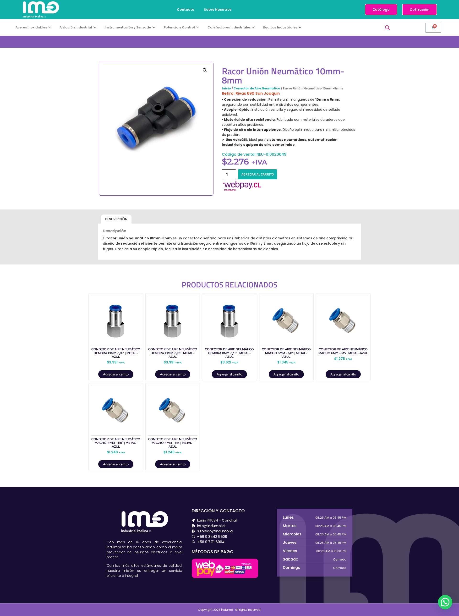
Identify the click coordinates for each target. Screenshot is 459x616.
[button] (205, 70)
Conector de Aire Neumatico (257, 88)
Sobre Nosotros (218, 9)
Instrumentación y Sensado (128, 27)
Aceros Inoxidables (31, 27)
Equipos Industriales (280, 27)
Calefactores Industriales (229, 27)
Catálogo (381, 9)
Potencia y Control (179, 27)
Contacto (185, 9)
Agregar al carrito (257, 174)
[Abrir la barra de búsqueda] (387, 28)
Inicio (226, 88)
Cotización (419, 9)
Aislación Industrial (76, 27)
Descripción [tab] (116, 219)
